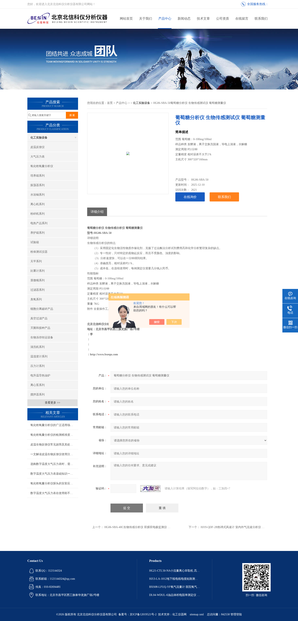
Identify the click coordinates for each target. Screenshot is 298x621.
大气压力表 (37, 156)
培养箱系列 (37, 175)
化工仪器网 (179, 614)
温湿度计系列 (38, 356)
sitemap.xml (197, 614)
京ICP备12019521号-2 (143, 614)
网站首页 (126, 18)
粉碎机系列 (37, 213)
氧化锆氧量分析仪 (41, 166)
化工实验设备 (38, 137)
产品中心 (164, 18)
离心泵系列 (37, 385)
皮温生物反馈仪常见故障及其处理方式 (54, 444)
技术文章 (203, 18)
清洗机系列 (37, 346)
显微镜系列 (37, 280)
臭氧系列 (36, 299)
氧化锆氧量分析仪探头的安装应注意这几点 (54, 483)
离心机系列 (37, 204)
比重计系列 (37, 270)
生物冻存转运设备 (41, 337)
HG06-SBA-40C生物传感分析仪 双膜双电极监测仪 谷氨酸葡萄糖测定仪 (148, 527)
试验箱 (34, 242)
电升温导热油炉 (40, 375)
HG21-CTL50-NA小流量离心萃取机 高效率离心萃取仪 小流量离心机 (174, 570)
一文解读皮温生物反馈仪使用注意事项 (54, 454)
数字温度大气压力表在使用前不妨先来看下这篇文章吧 (54, 493)
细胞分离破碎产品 (41, 308)
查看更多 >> (52, 402)
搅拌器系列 (37, 394)
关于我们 (145, 18)
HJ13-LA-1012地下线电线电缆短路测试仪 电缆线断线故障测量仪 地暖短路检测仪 (174, 578)
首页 (110, 102)
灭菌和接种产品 (40, 327)
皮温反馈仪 (37, 147)
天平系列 (36, 261)
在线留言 (241, 18)
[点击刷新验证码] (150, 488)
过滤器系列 (37, 289)
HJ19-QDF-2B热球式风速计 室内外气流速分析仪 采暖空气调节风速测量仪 (247, 527)
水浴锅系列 (37, 194)
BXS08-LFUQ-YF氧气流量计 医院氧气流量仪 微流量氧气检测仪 (174, 586)
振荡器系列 (37, 185)
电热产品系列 (38, 223)
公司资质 (222, 18)
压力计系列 (37, 365)
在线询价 (190, 197)
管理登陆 (236, 614)
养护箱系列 (37, 232)
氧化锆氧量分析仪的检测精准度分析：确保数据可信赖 (54, 434)
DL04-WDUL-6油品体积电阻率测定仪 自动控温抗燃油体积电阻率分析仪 (174, 595)
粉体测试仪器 (38, 251)
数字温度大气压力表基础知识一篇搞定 (54, 473)
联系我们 (261, 18)
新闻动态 (184, 18)
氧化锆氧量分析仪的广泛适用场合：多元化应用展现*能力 (54, 425)
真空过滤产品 (38, 318)
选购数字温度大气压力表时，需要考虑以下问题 (54, 463)
